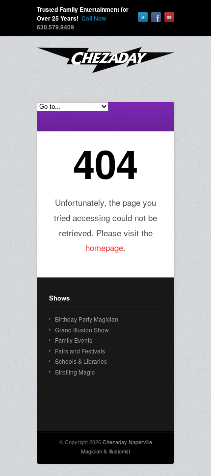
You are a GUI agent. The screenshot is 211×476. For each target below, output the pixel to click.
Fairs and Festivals (80, 351)
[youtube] (169, 17)
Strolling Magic (75, 372)
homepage (104, 247)
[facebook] (156, 17)
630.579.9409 (55, 27)
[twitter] (143, 17)
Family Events (73, 340)
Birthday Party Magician (86, 319)
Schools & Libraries (81, 361)
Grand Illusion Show (82, 330)
